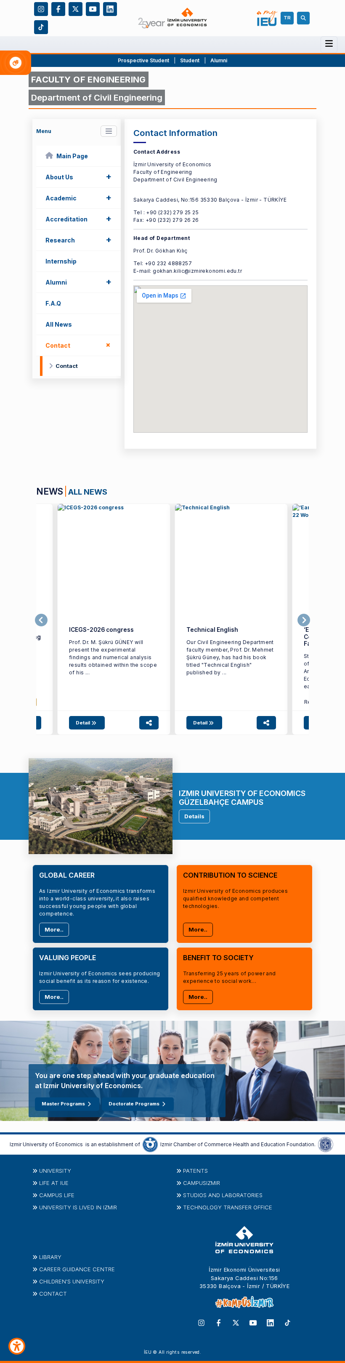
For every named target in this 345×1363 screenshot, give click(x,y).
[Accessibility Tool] (16, 1346)
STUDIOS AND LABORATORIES (223, 1195)
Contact (79, 345)
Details (194, 816)
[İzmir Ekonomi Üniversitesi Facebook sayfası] (58, 8)
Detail (83, 723)
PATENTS (195, 1170)
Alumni (218, 60)
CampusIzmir (201, 1182)
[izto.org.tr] (150, 1144)
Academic (78, 197)
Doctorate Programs (134, 1104)
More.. (54, 929)
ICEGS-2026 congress (101, 629)
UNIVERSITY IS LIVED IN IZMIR (78, 1207)
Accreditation (78, 218)
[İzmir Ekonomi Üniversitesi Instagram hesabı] (41, 8)
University (55, 1170)
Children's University (71, 1281)
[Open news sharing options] (149, 722)
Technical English (212, 629)
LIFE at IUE (54, 1182)
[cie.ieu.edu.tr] (114, 560)
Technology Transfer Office (227, 1207)
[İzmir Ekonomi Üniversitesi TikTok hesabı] (41, 27)
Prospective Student (143, 60)
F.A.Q (53, 303)
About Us (78, 176)
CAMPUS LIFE (56, 1195)
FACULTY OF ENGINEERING (88, 79)
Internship (61, 261)
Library (50, 1257)
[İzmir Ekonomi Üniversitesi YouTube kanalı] (92, 8)
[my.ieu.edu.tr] (267, 18)
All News (58, 324)
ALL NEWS (87, 491)
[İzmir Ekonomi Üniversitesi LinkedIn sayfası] (110, 8)
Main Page (72, 156)
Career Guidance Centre (77, 1269)
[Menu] (329, 44)
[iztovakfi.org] (325, 1144)
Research (78, 239)
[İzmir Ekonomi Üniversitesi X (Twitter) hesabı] (75, 8)
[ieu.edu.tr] (172, 18)
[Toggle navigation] (109, 131)
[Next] (304, 620)
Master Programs (63, 1104)
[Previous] (41, 620)
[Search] (305, 18)
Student (190, 60)
